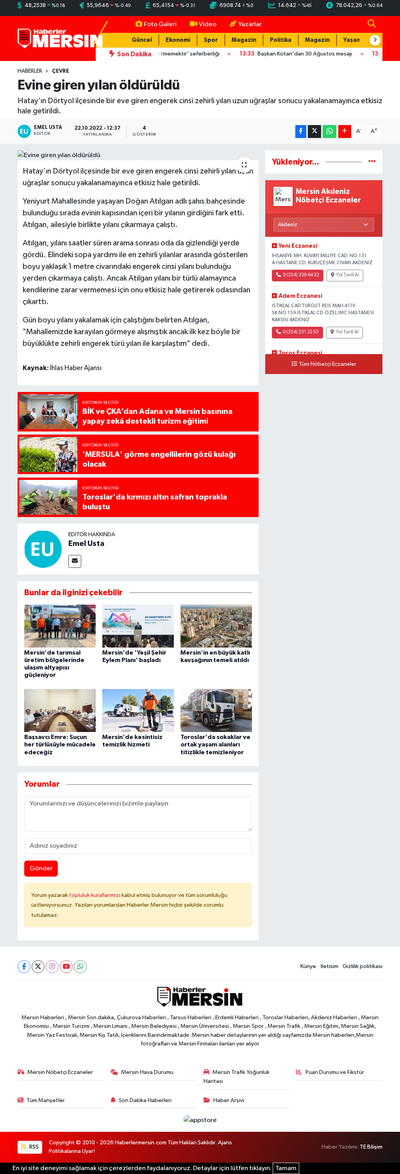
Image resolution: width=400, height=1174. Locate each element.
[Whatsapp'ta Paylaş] (329, 131)
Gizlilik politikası (362, 966)
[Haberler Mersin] (60, 38)
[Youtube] (66, 966)
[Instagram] (52, 966)
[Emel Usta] (43, 549)
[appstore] (200, 1120)
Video (207, 24)
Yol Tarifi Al (347, 275)
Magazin (244, 40)
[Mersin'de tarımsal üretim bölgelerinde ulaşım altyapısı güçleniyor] (60, 626)
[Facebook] (24, 966)
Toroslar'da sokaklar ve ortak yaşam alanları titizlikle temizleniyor (215, 744)
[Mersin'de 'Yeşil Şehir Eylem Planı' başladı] (138, 626)
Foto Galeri (160, 24)
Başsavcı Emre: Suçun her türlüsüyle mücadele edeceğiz (60, 744)
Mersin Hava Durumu (147, 1072)
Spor (211, 40)
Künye (308, 966)
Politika (280, 40)
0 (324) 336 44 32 (301, 275)
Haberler (30, 71)
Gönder (41, 868)
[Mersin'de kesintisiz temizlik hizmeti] (138, 710)
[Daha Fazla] (344, 131)
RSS (33, 1147)
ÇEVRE (60, 71)
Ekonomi (178, 40)
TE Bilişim (371, 1147)
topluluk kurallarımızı (95, 895)
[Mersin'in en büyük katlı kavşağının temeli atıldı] (216, 626)
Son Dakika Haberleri (145, 1100)
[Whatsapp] (80, 966)
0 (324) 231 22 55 (301, 332)
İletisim (329, 966)
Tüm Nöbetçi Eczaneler (327, 364)
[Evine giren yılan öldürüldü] (138, 155)
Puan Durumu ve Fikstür (334, 1072)
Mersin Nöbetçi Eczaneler (60, 1072)
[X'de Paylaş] (314, 131)
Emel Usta (86, 544)
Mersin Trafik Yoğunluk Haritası (237, 1076)
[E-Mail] (74, 561)
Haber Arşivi (228, 1100)
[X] (38, 966)
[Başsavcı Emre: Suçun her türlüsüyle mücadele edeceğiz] (60, 710)
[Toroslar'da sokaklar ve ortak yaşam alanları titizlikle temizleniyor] (216, 710)
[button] (375, 40)
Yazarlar (250, 24)
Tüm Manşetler (46, 1100)
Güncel (142, 40)
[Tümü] (372, 162)
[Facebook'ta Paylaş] (300, 131)
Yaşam (352, 40)
